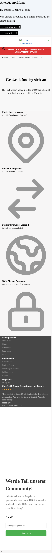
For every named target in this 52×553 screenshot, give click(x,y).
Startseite (5, 58)
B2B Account (7, 361)
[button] (47, 42)
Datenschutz (7, 348)
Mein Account (7, 341)
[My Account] (3, 50)
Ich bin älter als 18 (10, 26)
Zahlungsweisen (8, 372)
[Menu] (6, 42)
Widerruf (5, 344)
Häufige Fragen (8, 365)
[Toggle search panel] (3, 53)
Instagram (6, 382)
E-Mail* (9, 517)
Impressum (6, 351)
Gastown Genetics (24, 58)
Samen (13, 58)
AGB (4, 355)
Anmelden (26, 533)
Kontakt (5, 376)
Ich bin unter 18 (9, 33)
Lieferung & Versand (10, 369)
